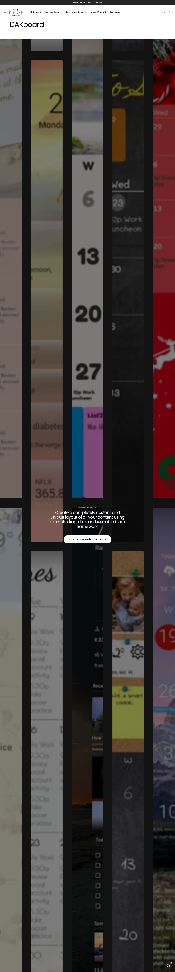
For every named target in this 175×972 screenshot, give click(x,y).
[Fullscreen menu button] (5, 12)
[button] (164, 12)
